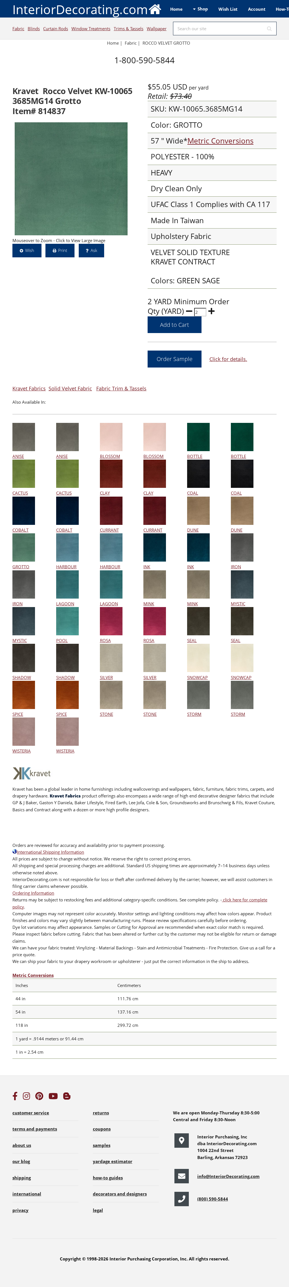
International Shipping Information (50, 852)
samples (101, 1145)
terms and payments (34, 1129)
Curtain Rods (55, 28)
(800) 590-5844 (212, 1199)
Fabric (18, 28)
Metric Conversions (220, 141)
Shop (203, 9)
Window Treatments (90, 28)
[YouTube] (53, 1097)
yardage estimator (112, 1161)
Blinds (34, 28)
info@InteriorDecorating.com (228, 1176)
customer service (30, 1113)
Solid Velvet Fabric (70, 388)
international (26, 1194)
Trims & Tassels (128, 28)
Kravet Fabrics (29, 388)
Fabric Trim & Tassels (121, 388)
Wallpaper (157, 28)
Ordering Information (33, 893)
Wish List (228, 9)
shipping (21, 1178)
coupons (102, 1129)
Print (62, 250)
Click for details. (228, 358)
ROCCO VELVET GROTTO (166, 43)
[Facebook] (14, 1097)
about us (21, 1145)
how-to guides (108, 1178)
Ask (94, 250)
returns (101, 1113)
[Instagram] (26, 1097)
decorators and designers (120, 1194)
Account (257, 9)
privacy (20, 1210)
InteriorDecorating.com (80, 9)
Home (176, 9)
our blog (21, 1161)
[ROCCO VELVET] (71, 178)
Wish (29, 250)
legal (98, 1210)
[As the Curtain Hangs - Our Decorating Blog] (67, 1097)
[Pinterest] (39, 1097)
